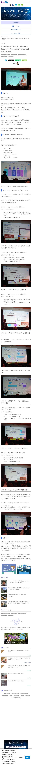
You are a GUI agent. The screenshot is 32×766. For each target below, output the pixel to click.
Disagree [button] (21, 757)
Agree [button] (27, 757)
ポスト (12, 60)
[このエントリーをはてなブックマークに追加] (6, 60)
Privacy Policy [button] (9, 763)
